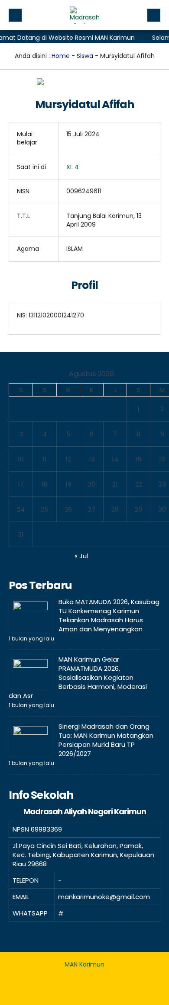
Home (61, 55)
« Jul (81, 555)
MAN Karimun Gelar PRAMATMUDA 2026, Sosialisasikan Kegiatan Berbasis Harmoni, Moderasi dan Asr (78, 677)
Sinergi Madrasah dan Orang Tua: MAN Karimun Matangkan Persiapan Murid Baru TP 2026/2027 (105, 740)
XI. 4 (72, 167)
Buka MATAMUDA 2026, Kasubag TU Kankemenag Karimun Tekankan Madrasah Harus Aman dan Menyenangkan (108, 615)
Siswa (85, 55)
